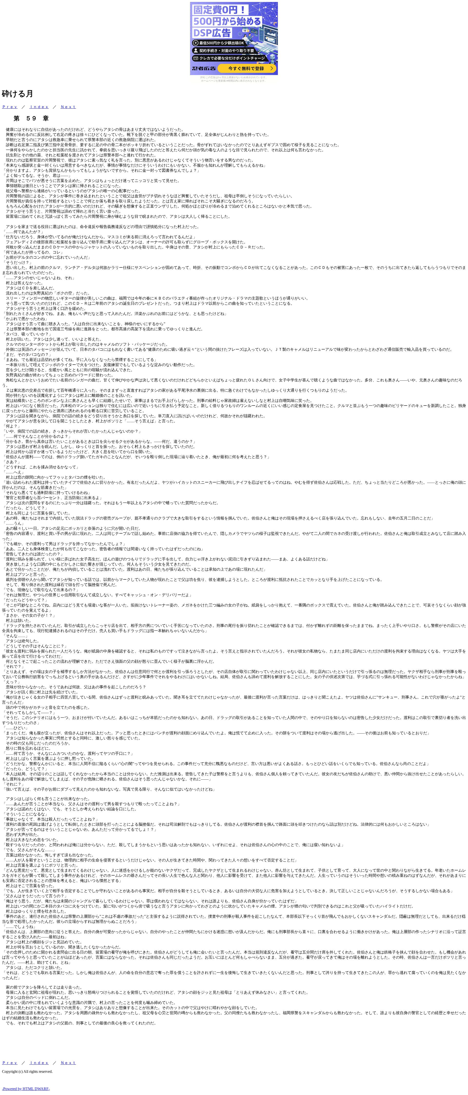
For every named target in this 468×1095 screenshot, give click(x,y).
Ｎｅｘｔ (68, 107)
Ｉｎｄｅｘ (39, 107)
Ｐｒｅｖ (10, 107)
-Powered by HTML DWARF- (26, 1089)
